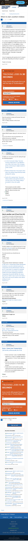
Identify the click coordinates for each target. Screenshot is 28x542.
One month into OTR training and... (17, 441)
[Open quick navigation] (25, 14)
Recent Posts (12, 10)
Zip (3, 86)
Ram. (10, 483)
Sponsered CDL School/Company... (17, 452)
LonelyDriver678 (5, 145)
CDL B (11, 99)
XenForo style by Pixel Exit (14, 537)
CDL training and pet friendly (17, 454)
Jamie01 (12, 445)
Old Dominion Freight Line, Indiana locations (12, 300)
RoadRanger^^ (8, 494)
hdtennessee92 (8, 435)
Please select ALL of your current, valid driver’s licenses (11, 97)
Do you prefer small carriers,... (15, 482)
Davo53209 (7, 460)
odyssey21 (9, 25)
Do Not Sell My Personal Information (13, 532)
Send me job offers (14, 102)
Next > (11, 19)
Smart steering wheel (16, 496)
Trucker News (13, 524)
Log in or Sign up (22, 5)
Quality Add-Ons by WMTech (14, 538)
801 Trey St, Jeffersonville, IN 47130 (10, 330)
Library (13, 526)
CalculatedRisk (8, 505)
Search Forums (5, 10)
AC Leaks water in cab (17, 478)
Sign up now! (14, 425)
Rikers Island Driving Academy (16, 444)
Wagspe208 (14, 455)
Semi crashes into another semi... (17, 474)
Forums (14, 7)
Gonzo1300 (13, 450)
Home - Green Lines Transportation (12, 348)
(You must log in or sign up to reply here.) (9, 418)
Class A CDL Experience (8, 91)
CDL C (17, 99)
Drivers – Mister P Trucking (8, 329)
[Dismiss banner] (26, 2)
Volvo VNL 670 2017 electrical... (16, 493)
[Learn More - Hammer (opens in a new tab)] (14, 2)
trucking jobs (9, 248)
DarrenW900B (15, 497)
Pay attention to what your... (15, 446)
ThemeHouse (21, 539)
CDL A (5, 99)
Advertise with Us (13, 528)
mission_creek (15, 479)
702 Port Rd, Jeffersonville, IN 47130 (12, 350)
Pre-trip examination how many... (17, 449)
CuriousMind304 (8, 501)
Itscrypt (11, 453)
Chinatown (8, 113)
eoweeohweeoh (8, 442)
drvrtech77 (13, 475)
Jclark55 (12, 448)
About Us (13, 521)
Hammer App (13, 530)
